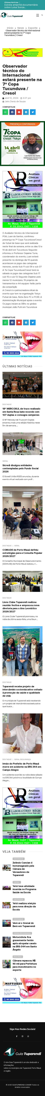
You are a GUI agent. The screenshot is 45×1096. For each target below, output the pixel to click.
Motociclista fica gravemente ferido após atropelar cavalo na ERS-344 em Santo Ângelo (25, 943)
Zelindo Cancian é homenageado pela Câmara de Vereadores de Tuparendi (23, 869)
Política (18, 957)
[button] (5, 112)
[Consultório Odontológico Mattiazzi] (22, 345)
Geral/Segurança (22, 759)
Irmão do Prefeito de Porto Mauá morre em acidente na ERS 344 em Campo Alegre (21, 766)
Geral (5, 461)
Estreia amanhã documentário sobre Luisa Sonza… (21, 6)
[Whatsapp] (28, 1036)
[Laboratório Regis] (22, 199)
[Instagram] (22, 1036)
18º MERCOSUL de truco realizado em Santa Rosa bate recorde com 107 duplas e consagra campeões (21, 411)
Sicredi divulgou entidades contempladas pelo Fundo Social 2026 (20, 468)
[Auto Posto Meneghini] (22, 52)
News (20, 28)
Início (10, 28)
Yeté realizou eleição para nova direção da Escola (24, 906)
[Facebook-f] (17, 1036)
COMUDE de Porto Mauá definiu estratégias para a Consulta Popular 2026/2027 (22, 553)
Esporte (33, 28)
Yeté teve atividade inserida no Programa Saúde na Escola (24, 889)
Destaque (7, 404)
